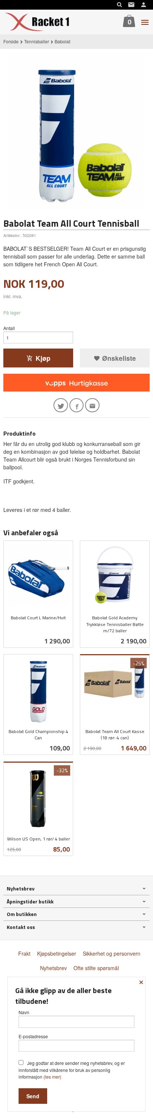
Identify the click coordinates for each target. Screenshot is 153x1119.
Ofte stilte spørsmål (96, 968)
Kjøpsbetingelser (56, 953)
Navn (24, 1012)
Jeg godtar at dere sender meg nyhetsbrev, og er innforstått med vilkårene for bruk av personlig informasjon (72, 1070)
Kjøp (43, 358)
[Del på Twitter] (60, 405)
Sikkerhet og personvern (111, 953)
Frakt (24, 953)
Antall (9, 328)
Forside (11, 41)
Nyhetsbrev (53, 968)
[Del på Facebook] (76, 405)
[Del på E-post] (92, 405)
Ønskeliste (118, 358)
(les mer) (52, 1076)
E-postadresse (33, 1036)
